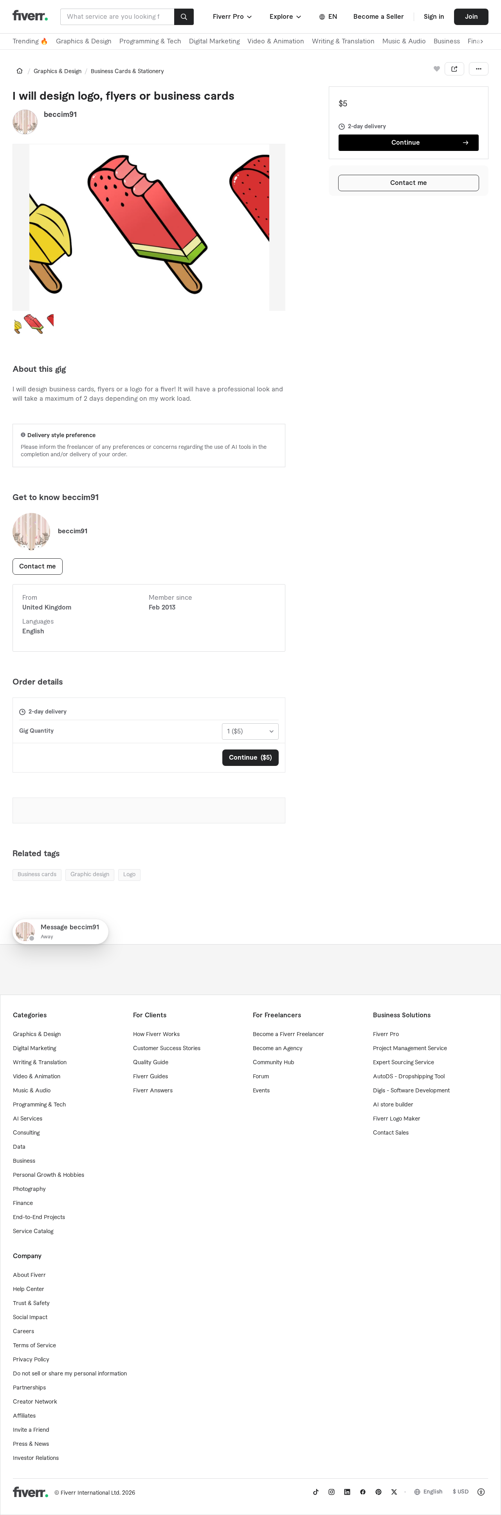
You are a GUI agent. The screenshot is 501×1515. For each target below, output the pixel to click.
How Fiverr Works (156, 1034)
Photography (29, 1189)
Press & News (31, 1444)
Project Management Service (410, 1048)
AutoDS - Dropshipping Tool (409, 1076)
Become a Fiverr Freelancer (288, 1034)
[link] (19, 70)
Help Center (28, 1289)
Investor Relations (36, 1458)
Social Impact (30, 1317)
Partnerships (29, 1388)
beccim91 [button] (60, 114)
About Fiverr (29, 1275)
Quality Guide (150, 1062)
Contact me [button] (408, 183)
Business (447, 41)
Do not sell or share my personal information (70, 1374)
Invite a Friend (31, 1430)
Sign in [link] (434, 17)
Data (19, 1147)
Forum (261, 1076)
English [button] (433, 1492)
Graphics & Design (84, 41)
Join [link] (471, 17)
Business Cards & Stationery (127, 71)
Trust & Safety (31, 1303)
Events (261, 1091)
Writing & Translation (343, 41)
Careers (23, 1331)
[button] (233, 17)
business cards (37, 874)
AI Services (27, 1119)
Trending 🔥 (30, 41)
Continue (405, 143)
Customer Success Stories (166, 1048)
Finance (23, 1203)
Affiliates (24, 1416)
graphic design (89, 874)
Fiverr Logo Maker (396, 1119)
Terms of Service (34, 1345)
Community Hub (273, 1062)
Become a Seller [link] (378, 17)
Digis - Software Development (411, 1091)
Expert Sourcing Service (403, 1062)
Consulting (26, 1133)
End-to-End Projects (39, 1217)
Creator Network (35, 1402)
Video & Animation (275, 41)
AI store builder (393, 1105)
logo (129, 874)
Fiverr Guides (150, 1076)
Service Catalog (33, 1231)
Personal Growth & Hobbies (48, 1175)
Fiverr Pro (386, 1034)
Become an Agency (278, 1048)
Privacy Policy (31, 1360)
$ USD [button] (461, 1492)
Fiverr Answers (153, 1091)
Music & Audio (404, 41)
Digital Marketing (214, 41)
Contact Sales (391, 1133)
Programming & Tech (150, 41)
